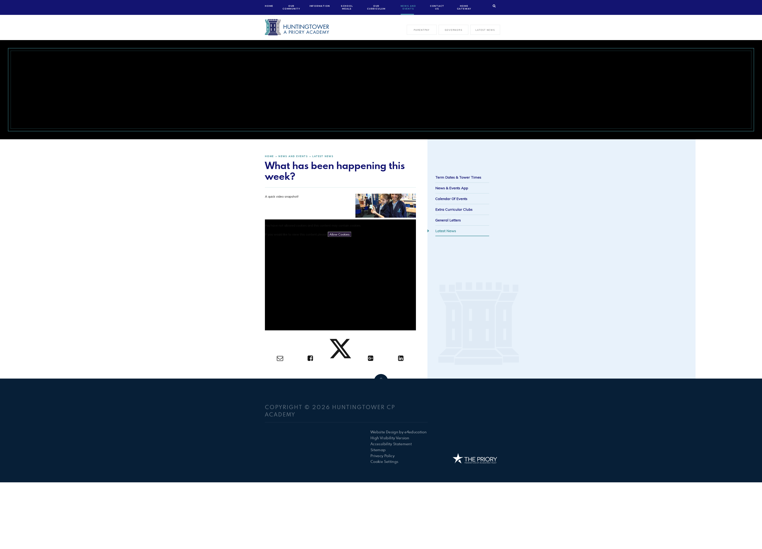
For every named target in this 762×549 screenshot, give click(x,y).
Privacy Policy (382, 455)
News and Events (293, 156)
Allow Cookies (339, 234)
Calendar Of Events (451, 198)
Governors (453, 30)
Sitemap (378, 449)
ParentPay (422, 30)
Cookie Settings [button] (384, 461)
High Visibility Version (389, 437)
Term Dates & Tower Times (458, 177)
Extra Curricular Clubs (453, 209)
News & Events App (451, 188)
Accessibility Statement (391, 443)
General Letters (448, 220)
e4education (415, 431)
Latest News (485, 30)
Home (269, 156)
